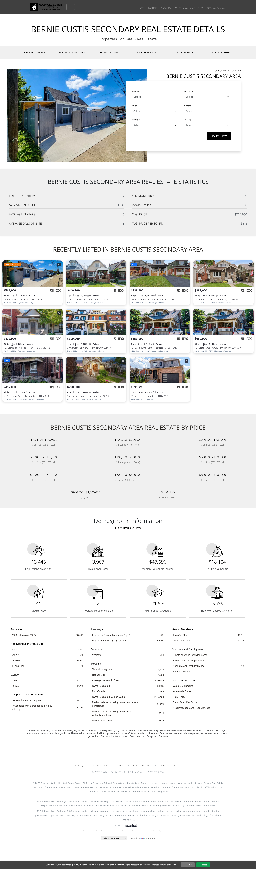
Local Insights (221, 52)
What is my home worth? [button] (189, 8)
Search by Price (146, 52)
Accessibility (100, 765)
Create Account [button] (216, 8)
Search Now (219, 136)
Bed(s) (135, 105)
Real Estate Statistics (72, 52)
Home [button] (141, 8)
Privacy (79, 765)
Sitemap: (85, 831)
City (133, 831)
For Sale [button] (152, 8)
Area (167, 831)
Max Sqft (188, 119)
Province (113, 831)
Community (157, 831)
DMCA (120, 765)
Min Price (136, 91)
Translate (150, 838)
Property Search (34, 52)
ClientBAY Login (141, 765)
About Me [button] (166, 8)
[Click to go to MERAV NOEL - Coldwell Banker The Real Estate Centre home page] (48, 6)
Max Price (188, 91)
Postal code (144, 831)
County (124, 831)
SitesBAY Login (168, 765)
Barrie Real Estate (99, 831)
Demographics (184, 52)
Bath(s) (187, 105)
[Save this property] (59, 264)
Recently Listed (109, 52)
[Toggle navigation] (70, 7)
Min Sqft (136, 119)
